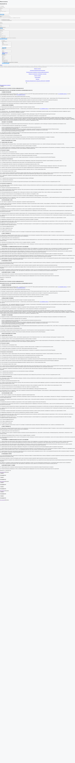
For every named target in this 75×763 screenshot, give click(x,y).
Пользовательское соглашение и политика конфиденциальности (37, 72)
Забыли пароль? (3, 27)
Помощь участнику (37, 68)
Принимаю (8, 37)
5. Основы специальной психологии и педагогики (12, 66)
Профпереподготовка (6, 19)
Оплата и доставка (37, 75)
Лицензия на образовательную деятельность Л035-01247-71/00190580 (37, 80)
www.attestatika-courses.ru (21, 94)
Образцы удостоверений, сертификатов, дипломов (37, 73)
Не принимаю (2, 472)
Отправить (2, 14)
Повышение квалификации (7, 20)
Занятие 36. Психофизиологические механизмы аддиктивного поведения (34, 66)
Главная (2, 6)
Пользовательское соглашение (5, 85)
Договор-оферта (37, 77)
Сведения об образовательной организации (37, 70)
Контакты (37, 79)
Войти (1, 28)
